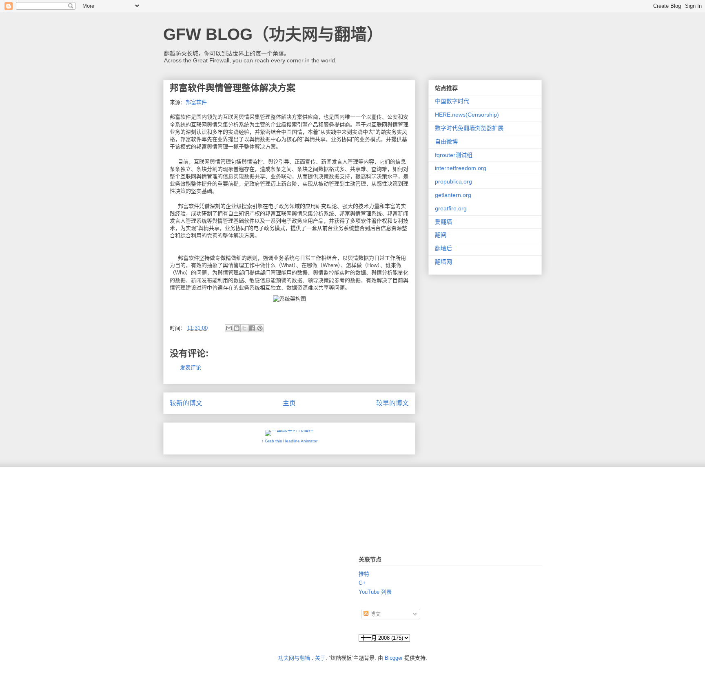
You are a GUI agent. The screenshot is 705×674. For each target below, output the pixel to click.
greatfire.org (451, 208)
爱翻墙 (443, 222)
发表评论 (190, 368)
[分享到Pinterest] (260, 328)
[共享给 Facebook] (252, 328)
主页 (289, 403)
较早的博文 (392, 403)
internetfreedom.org (460, 168)
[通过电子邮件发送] (229, 328)
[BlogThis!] (237, 328)
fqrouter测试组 (453, 155)
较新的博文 (186, 403)
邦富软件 (196, 102)
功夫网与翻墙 (294, 658)
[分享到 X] (244, 328)
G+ (362, 583)
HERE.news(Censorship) (467, 114)
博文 (374, 614)
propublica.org (453, 181)
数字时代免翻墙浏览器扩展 (469, 128)
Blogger (394, 658)
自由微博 (446, 141)
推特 (364, 574)
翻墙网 (443, 262)
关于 (320, 658)
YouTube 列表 (375, 592)
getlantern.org (453, 195)
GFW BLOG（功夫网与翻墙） (273, 34)
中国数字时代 (452, 101)
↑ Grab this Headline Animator (289, 441)
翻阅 (440, 235)
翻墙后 (443, 248)
